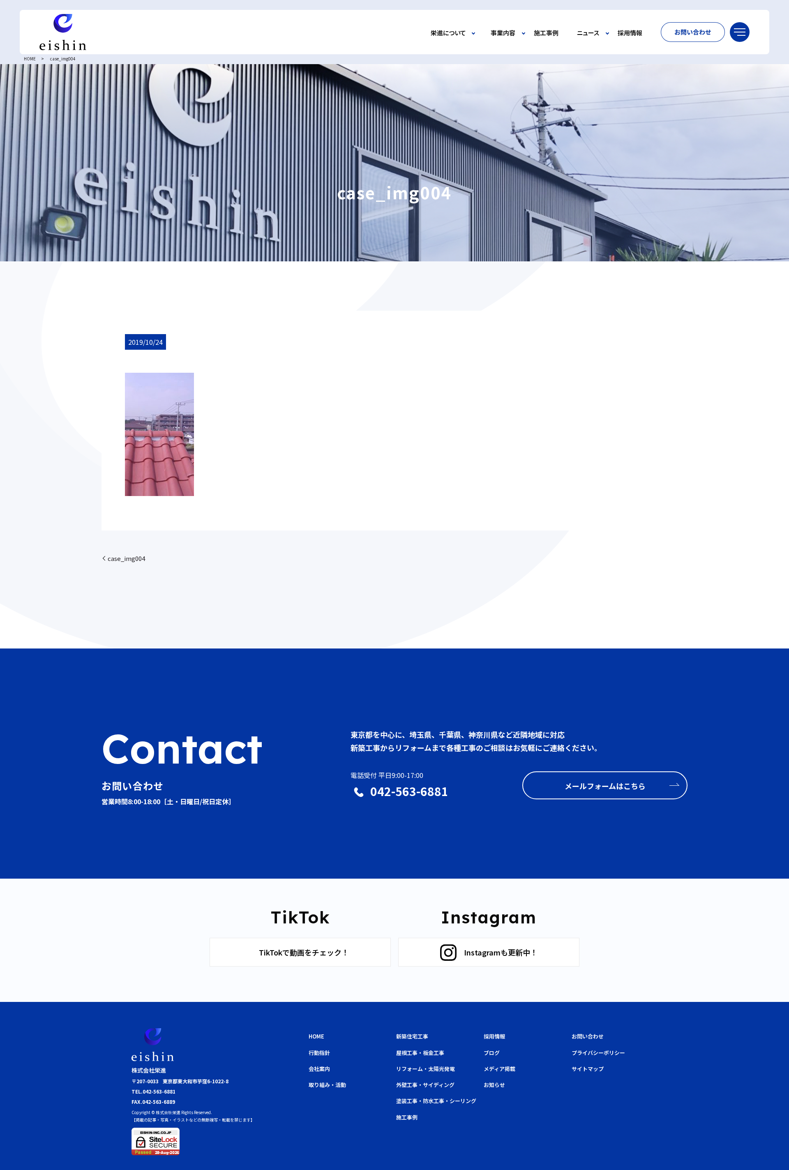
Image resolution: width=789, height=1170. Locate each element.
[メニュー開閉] (739, 32)
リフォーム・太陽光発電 (425, 1069)
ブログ (492, 1053)
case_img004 (126, 558)
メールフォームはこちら (605, 785)
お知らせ (494, 1085)
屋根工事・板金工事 (420, 1053)
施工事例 (546, 33)
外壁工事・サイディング (425, 1085)
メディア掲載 (499, 1069)
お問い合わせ (692, 32)
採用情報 (630, 33)
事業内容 (503, 33)
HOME (30, 58)
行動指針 (319, 1053)
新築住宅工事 (412, 1036)
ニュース (588, 33)
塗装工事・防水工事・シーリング (436, 1101)
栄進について (448, 33)
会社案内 (319, 1069)
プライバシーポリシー (598, 1053)
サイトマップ (588, 1069)
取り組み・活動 (327, 1085)
